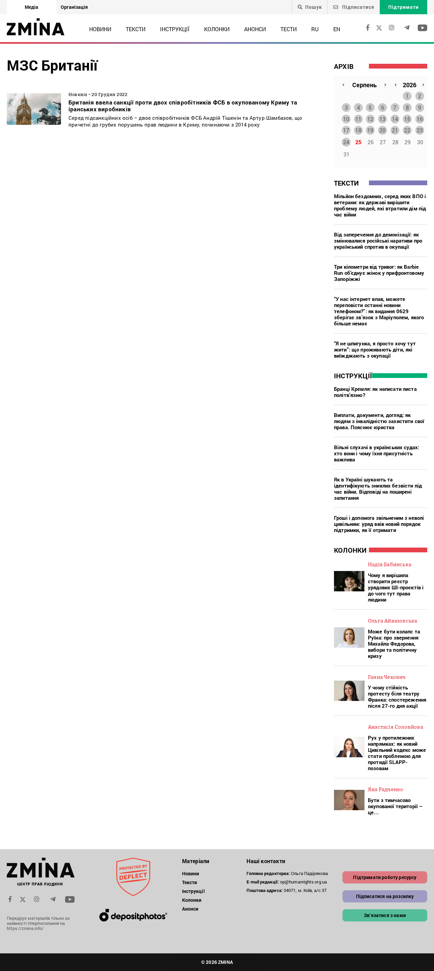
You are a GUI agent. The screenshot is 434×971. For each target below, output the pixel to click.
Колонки (217, 29)
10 (346, 118)
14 (395, 118)
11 (358, 118)
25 (358, 142)
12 (370, 118)
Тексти (135, 29)
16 (420, 118)
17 (346, 130)
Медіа (31, 7)
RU (315, 29)
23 (420, 130)
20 (382, 130)
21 (395, 130)
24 (346, 142)
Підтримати (403, 7)
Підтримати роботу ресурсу (384, 877)
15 (407, 118)
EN (336, 29)
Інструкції (175, 29)
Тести (288, 29)
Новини (100, 29)
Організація (74, 7)
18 (358, 130)
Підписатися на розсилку (385, 896)
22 (407, 130)
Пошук (313, 7)
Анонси (255, 29)
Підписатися (357, 7)
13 (382, 118)
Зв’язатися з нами (385, 915)
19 (370, 130)
